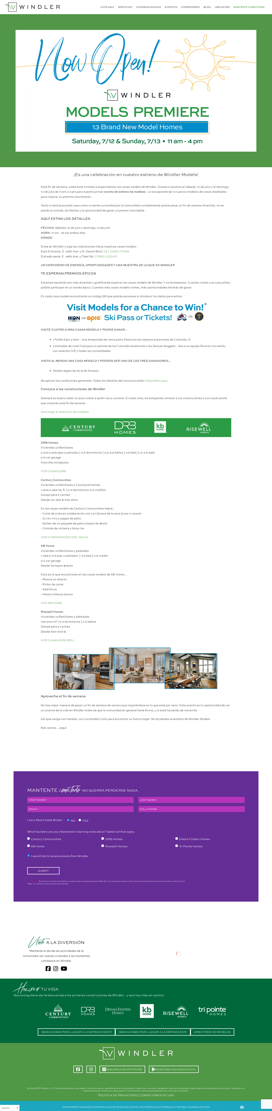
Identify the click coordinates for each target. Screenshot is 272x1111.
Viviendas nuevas (148, 7)
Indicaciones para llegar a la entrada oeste (76, 1032)
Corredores (190, 7)
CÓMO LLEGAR (106, 256)
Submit (43, 870)
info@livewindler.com (193, 1107)
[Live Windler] (33, 7)
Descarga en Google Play (177, 1070)
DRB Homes (114, 839)
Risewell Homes (116, 846)
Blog (207, 7)
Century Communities (46, 839)
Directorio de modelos (212, 1032)
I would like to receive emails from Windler (59, 856)
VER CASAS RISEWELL (58, 640)
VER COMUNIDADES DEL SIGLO (64, 537)
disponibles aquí (156, 380)
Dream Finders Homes (194, 839)
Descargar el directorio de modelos (65, 412)
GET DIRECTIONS (116, 251)
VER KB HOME (51, 603)
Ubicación (222, 7)
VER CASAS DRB (53, 471)
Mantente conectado (249, 7)
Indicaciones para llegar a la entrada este (153, 1032)
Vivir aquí (107, 7)
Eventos (171, 7)
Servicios (125, 7)
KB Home (37, 846)
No (73, 820)
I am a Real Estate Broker (46, 820)
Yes (85, 820)
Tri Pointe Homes (191, 846)
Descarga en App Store (125, 1070)
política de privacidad (117, 1095)
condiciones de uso (157, 1095)
